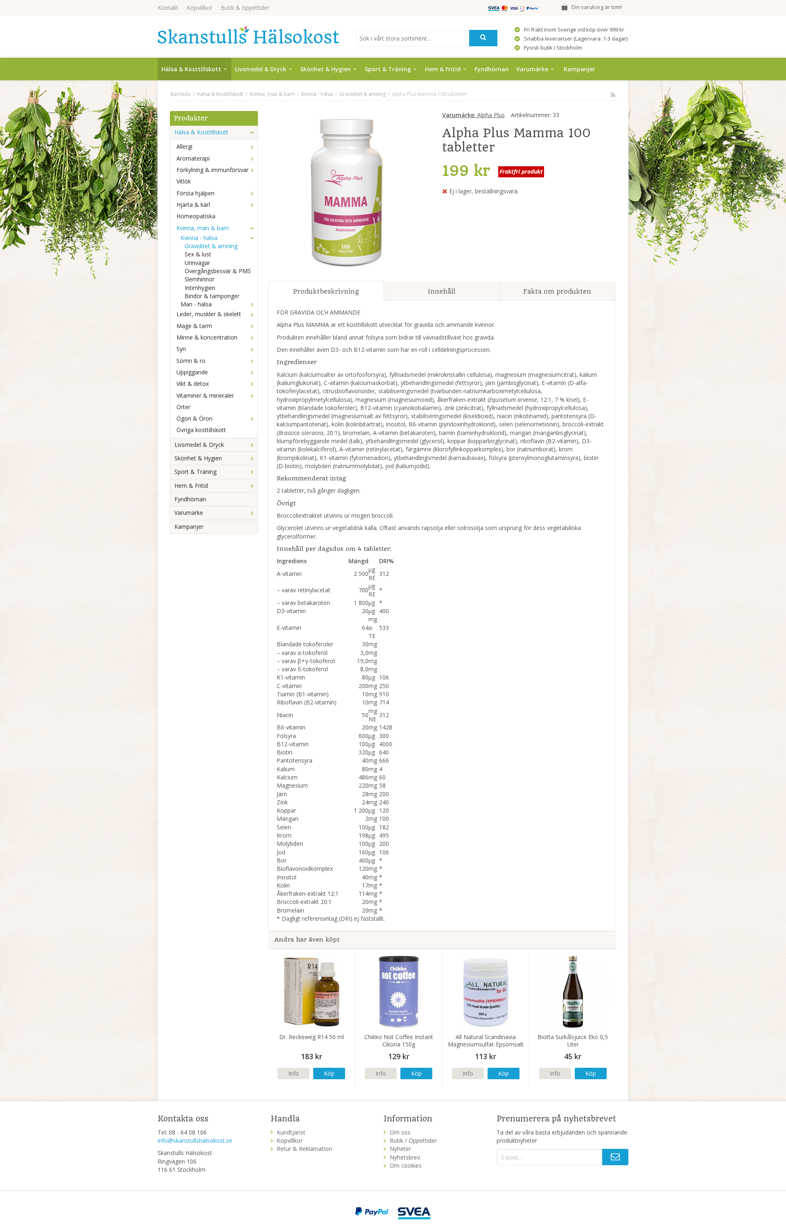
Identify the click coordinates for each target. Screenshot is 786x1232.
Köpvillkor (199, 7)
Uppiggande (192, 372)
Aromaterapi (193, 158)
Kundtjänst (291, 1132)
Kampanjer (579, 69)
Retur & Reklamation (304, 1149)
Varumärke (532, 69)
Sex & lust (198, 254)
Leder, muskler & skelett (208, 314)
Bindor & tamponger (212, 296)
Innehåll (441, 291)
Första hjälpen (195, 193)
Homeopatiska (195, 216)
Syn (181, 349)
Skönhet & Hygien (325, 69)
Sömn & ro (191, 361)
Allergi (184, 146)
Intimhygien (200, 288)
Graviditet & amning (211, 246)
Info (293, 1073)
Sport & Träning (388, 69)
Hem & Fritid (443, 69)
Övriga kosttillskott (201, 430)
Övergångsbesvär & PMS (218, 271)
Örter (183, 407)
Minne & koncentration (206, 337)
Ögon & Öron (194, 418)
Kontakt (168, 7)
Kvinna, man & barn (202, 228)
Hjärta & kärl (193, 204)
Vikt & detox (192, 383)
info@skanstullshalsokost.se (195, 1140)
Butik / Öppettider (413, 1140)
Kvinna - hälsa (199, 238)
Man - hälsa (196, 304)
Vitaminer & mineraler (205, 395)
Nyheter (400, 1149)
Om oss (400, 1132)
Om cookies (406, 1165)
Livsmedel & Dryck (260, 69)
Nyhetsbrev (405, 1157)
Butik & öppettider (245, 7)
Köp (329, 1073)
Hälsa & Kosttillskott (191, 69)
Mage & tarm (194, 326)
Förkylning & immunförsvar (212, 170)
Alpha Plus (473, 115)
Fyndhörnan (491, 69)
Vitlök (183, 181)
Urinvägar (197, 263)
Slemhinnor (200, 279)
